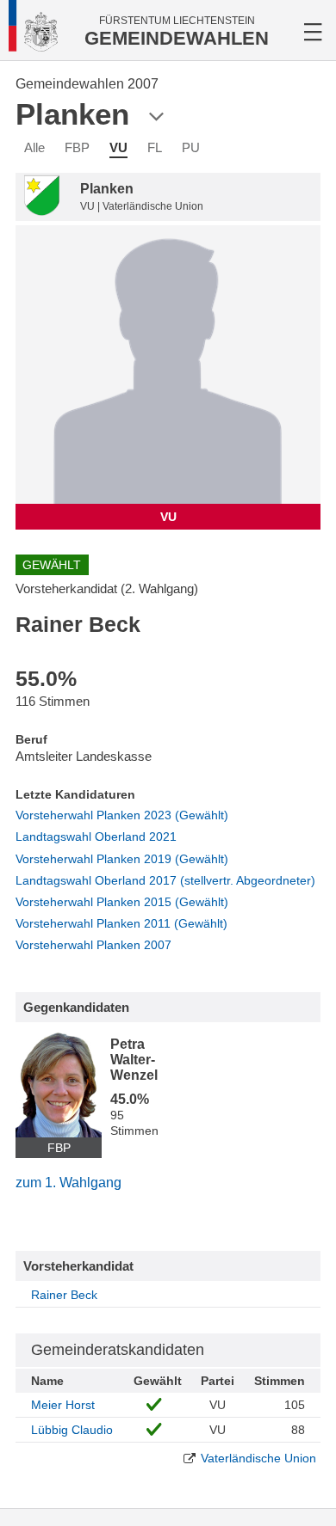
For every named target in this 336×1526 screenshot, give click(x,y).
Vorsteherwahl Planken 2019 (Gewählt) (122, 859)
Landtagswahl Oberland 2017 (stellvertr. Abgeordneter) (165, 880)
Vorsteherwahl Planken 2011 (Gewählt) (121, 923)
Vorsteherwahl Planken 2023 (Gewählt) (122, 815)
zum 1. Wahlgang (68, 1182)
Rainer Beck (64, 1295)
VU (118, 147)
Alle (34, 147)
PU (191, 147)
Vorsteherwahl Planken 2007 (93, 945)
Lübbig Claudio (72, 1430)
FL (154, 147)
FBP (77, 147)
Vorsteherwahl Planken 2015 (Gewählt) (122, 902)
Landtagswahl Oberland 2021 (96, 836)
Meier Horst (63, 1405)
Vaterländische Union (258, 1458)
